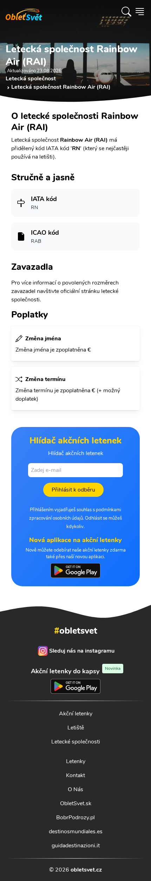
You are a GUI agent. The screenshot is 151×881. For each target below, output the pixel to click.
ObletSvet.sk (75, 803)
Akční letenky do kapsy (75, 671)
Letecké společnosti (75, 742)
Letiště (75, 728)
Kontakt (75, 775)
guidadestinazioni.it (76, 845)
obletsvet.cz (86, 870)
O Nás (75, 789)
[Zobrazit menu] (139, 11)
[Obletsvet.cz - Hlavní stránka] (24, 11)
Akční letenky (75, 714)
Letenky (75, 761)
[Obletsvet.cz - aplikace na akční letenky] (75, 570)
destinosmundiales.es (76, 831)
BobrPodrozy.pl (75, 817)
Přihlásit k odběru (73, 490)
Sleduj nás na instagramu (81, 651)
